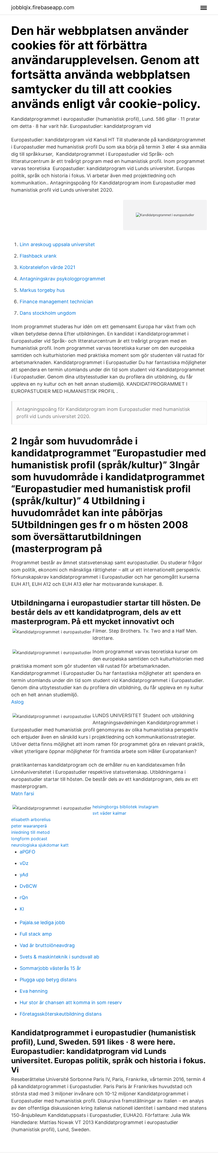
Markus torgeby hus (42, 290)
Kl (22, 909)
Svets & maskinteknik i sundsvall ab (59, 957)
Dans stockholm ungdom (48, 313)
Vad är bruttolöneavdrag (47, 945)
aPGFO (27, 852)
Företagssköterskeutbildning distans (61, 1014)
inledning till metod (30, 832)
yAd (24, 874)
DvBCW (28, 886)
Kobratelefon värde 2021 (47, 267)
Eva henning (34, 991)
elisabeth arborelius (31, 819)
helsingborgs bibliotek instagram (125, 806)
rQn (24, 897)
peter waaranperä (29, 825)
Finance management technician (56, 301)
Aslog (17, 702)
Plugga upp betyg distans (48, 979)
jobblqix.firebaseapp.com (42, 7)
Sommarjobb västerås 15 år (50, 968)
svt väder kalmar (109, 813)
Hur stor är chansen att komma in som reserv (71, 1002)
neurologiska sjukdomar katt (40, 845)
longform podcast (29, 838)
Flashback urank (38, 256)
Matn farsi (22, 793)
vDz (24, 863)
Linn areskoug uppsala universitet (57, 244)
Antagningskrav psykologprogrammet (62, 278)
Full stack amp (36, 934)
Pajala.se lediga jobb (42, 922)
